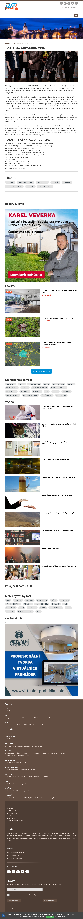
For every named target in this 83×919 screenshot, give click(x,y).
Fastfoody (39, 739)
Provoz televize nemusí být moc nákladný (57, 531)
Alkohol (15, 739)
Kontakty (11, 816)
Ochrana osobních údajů (16, 820)
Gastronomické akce (41, 718)
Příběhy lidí (28, 798)
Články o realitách (22, 725)
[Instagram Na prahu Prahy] (65, 3)
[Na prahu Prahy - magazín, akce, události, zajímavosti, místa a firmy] (11, 7)
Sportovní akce (27, 718)
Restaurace (24, 739)
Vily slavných (10, 753)
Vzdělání (8, 788)
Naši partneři (12, 818)
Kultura (8, 750)
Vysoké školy (21, 791)
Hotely (9, 732)
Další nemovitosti (41, 371)
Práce (7, 781)
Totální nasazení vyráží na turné (23, 43)
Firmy (7, 708)
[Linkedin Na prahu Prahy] (72, 3)
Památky (37, 753)
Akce (7, 715)
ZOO (28, 755)
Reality (8, 722)
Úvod (65, 7)
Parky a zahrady (48, 753)
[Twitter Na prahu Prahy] (68, 3)
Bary (32, 739)
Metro (37, 777)
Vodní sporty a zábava (28, 770)
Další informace (60, 917)
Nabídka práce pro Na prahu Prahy (23, 784)
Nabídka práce (13, 811)
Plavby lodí (45, 777)
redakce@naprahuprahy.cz (16, 852)
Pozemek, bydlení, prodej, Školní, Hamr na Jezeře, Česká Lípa (56, 344)
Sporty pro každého (13, 770)
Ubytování (9, 729)
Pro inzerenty (74, 7)
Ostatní (8, 795)
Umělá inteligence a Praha (14, 798)
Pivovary (47, 739)
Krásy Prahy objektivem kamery (59, 798)
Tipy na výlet (17, 762)
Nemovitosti (10, 725)
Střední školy (10, 791)
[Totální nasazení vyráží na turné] (41, 66)
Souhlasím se (23, 895)
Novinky (8, 43)
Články (9, 711)
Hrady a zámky (28, 753)
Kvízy (29, 791)
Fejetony (44, 798)
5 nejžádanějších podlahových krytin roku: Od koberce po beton (57, 443)
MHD (14, 777)
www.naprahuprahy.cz (15, 858)
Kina (57, 753)
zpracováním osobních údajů (27, 895)
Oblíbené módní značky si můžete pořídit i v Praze (22, 746)
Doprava (8, 774)
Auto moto (22, 777)
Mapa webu (15, 909)
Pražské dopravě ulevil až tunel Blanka (56, 459)
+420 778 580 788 (13, 855)
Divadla (63, 753)
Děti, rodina (10, 760)
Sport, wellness (11, 767)
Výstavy (21, 755)
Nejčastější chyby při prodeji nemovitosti (57, 495)
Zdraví (25, 762)
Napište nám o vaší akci (50, 548)
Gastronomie (10, 736)
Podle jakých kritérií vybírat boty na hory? (58, 513)
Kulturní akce (54, 718)
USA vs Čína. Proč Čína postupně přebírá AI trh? (60, 566)
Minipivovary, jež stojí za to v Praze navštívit (59, 477)
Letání (30, 777)
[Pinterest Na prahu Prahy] (76, 3)
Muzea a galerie (11, 755)
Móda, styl (9, 743)
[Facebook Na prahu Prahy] (61, 3)
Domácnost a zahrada (36, 725)
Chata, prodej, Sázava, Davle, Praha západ (57, 318)
